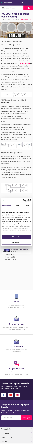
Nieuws (27, 19)
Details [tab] (17, 205)
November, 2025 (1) (11, 257)
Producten (22, 19)
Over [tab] (27, 205)
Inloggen (22, 3)
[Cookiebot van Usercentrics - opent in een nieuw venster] (23, 200)
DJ (30, 19)
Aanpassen (15, 242)
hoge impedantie (25, 63)
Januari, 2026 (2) (10, 254)
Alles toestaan (16, 237)
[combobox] (11, 8)
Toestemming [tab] (6, 205)
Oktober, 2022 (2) (10, 259)
